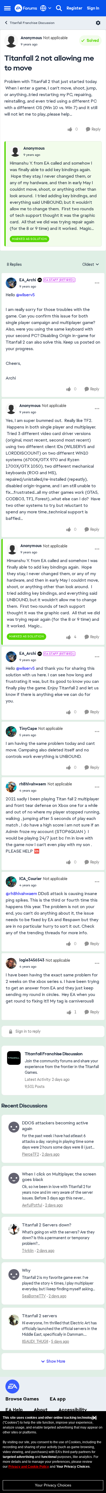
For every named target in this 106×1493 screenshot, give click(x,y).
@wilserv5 (25, 295)
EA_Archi (27, 279)
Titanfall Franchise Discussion (32, 23)
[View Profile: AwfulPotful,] (13, 1178)
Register (74, 8)
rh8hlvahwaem (32, 784)
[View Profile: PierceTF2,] (13, 1127)
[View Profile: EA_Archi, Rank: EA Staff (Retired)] (11, 282)
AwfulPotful (32, 1205)
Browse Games (22, 1399)
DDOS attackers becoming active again (55, 1125)
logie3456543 (31, 960)
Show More (55, 1361)
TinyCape (28, 728)
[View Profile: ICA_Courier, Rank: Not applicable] (11, 881)
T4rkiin (28, 1250)
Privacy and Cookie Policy (28, 1467)
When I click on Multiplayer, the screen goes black (59, 1177)
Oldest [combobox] (90, 264)
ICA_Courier (30, 878)
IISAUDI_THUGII (35, 1341)
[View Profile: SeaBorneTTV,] (13, 1274)
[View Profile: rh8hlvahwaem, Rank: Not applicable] (11, 787)
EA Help (14, 1410)
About (41, 1410)
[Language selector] (46, 8)
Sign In (93, 8)
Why (26, 1270)
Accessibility (72, 1410)
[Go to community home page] (26, 8)
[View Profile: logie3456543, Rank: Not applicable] (11, 963)
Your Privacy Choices (53, 1485)
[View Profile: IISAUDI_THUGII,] (13, 1320)
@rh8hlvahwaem (21, 893)
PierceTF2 (30, 1154)
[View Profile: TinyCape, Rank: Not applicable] (11, 731)
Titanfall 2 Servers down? (46, 1225)
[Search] (59, 8)
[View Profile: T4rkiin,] (13, 1229)
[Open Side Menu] (7, 8)
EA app (58, 1399)
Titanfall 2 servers (39, 1316)
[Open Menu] (98, 23)
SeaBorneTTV (34, 1296)
